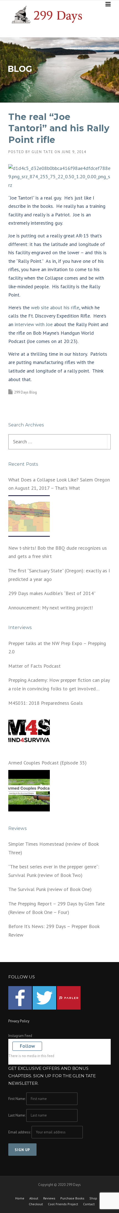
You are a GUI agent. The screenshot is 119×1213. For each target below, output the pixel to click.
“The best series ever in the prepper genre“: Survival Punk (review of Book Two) (53, 870)
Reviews (49, 1198)
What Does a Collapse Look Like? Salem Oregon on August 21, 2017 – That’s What (59, 483)
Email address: (20, 1132)
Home (19, 1198)
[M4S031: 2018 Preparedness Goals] (29, 730)
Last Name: (16, 1115)
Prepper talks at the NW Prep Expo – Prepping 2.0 (57, 647)
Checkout (36, 1204)
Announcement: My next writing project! (50, 607)
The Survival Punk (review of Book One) (50, 889)
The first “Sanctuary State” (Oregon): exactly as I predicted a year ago (59, 574)
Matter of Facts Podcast (34, 666)
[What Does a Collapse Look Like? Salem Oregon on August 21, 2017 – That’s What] (29, 516)
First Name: (16, 1098)
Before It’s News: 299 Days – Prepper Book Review (53, 930)
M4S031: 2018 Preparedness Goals (45, 703)
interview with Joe (34, 324)
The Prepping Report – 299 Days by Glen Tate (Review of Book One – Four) (56, 907)
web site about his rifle (55, 307)
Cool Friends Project (63, 1204)
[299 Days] (49, 14)
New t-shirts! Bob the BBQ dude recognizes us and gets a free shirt (57, 552)
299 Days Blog (25, 392)
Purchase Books (72, 1198)
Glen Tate (42, 152)
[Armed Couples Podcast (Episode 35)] (29, 790)
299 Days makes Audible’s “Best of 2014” (51, 593)
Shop (93, 1198)
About (33, 1198)
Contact (89, 1204)
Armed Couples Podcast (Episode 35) (47, 762)
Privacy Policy (18, 1021)
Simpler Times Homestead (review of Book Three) (53, 848)
